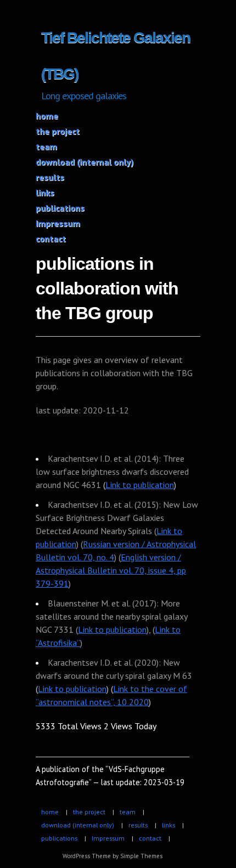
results (50, 177)
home (47, 115)
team (46, 146)
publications (60, 207)
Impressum (58, 223)
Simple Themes (141, 856)
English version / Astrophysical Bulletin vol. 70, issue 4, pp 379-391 (111, 570)
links (45, 192)
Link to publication (139, 484)
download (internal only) (84, 161)
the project (58, 131)
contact (51, 238)
